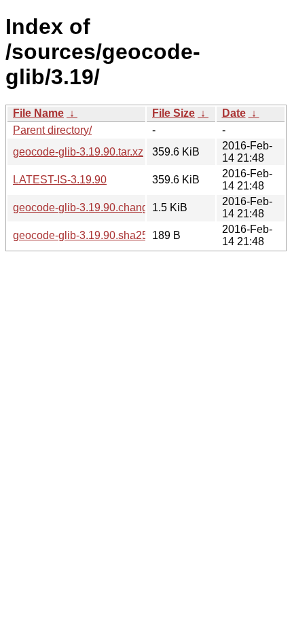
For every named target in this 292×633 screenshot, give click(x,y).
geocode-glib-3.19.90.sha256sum (94, 235)
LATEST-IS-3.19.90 (60, 179)
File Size (173, 113)
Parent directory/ (52, 130)
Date (234, 113)
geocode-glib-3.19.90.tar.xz (78, 152)
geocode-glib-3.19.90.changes (86, 207)
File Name (38, 113)
